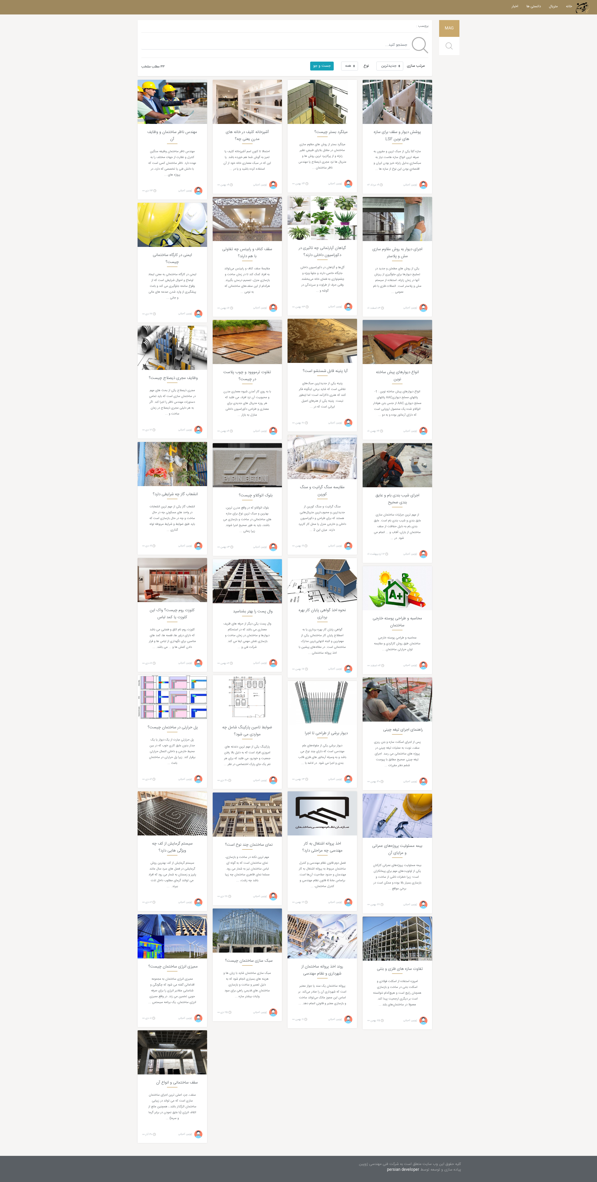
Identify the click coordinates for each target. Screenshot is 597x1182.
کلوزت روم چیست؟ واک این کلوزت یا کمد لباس (172, 614)
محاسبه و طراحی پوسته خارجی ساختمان (397, 622)
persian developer (403, 1170)
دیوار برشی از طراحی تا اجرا (326, 733)
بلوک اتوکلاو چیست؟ (256, 495)
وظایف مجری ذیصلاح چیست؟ (173, 378)
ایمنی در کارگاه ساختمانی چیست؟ (172, 258)
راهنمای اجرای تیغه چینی (403, 729)
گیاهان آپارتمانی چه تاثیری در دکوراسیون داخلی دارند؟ (322, 251)
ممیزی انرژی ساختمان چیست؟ (173, 966)
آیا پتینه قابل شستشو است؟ (325, 371)
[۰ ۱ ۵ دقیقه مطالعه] (397, 465)
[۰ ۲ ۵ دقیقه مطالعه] (397, 816)
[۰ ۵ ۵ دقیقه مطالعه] (172, 348)
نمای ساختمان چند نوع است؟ (249, 845)
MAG (449, 28)
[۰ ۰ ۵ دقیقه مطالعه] (397, 102)
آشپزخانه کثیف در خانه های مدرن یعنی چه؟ (247, 135)
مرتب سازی (416, 66)
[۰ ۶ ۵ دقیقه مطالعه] (172, 1052)
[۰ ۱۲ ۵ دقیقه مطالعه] (247, 219)
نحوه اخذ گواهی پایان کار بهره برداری (322, 614)
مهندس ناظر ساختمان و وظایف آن (172, 135)
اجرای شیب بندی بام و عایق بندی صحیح (397, 499)
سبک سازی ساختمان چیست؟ (249, 961)
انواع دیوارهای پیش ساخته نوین (397, 375)
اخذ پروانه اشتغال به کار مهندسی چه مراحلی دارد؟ (322, 847)
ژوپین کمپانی (410, 185)
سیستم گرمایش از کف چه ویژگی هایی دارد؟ (172, 847)
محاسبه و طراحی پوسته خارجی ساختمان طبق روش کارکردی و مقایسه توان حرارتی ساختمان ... (397, 643)
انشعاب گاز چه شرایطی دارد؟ (175, 494)
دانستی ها (533, 6)
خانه (569, 6)
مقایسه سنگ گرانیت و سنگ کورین (322, 491)
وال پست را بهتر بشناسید (253, 611)
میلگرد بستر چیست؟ (331, 132)
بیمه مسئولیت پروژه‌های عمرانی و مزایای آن (397, 849)
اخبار (515, 6)
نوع (366, 66)
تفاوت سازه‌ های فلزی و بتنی (400, 969)
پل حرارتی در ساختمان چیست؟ (173, 727)
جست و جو (322, 66)
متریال (553, 6)
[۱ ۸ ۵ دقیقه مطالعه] (172, 697)
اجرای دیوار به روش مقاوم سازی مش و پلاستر (397, 253)
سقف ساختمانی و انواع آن (177, 1082)
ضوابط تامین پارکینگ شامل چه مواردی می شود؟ (247, 731)
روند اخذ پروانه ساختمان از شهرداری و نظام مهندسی (322, 970)
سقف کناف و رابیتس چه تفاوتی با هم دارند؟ (247, 253)
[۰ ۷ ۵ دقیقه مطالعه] (397, 700)
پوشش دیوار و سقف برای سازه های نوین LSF (397, 135)
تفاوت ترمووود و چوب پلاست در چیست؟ (247, 375)
